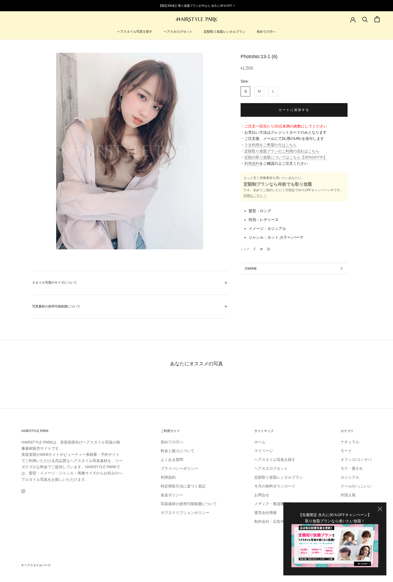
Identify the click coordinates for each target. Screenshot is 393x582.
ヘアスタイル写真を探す (134, 31)
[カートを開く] (377, 19)
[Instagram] (23, 491)
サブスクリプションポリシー (185, 512)
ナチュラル (350, 442)
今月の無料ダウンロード (274, 486)
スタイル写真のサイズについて (54, 282)
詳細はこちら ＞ (255, 195)
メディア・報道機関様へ (274, 504)
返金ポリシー (172, 495)
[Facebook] (254, 249)
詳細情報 (251, 268)
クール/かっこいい (356, 486)
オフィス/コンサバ (356, 459)
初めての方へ (266, 31)
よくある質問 (172, 459)
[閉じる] (379, 508)
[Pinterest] (268, 249)
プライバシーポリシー (179, 468)
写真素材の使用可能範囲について (56, 306)
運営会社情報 (265, 512)
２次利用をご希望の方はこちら (270, 145)
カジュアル (350, 477)
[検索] (365, 19)
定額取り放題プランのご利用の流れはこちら (281, 151)
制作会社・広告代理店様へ (276, 521)
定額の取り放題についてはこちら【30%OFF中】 (285, 157)
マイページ (263, 451)
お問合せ (261, 495)
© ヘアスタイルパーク (36, 565)
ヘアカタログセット (178, 31)
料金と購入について (177, 451)
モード (346, 451)
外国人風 (348, 495)
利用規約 (251, 163)
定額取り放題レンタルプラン (224, 31)
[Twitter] (261, 249)
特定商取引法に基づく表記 (183, 486)
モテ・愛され (352, 468)
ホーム (259, 442)
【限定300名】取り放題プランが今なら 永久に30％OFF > (197, 5)
